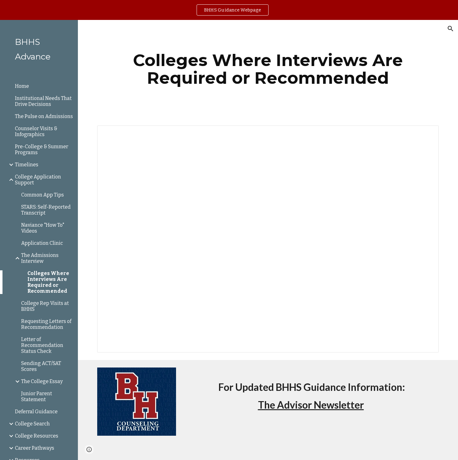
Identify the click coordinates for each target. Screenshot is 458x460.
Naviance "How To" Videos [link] (42, 228)
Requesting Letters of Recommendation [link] (46, 324)
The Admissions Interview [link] (40, 258)
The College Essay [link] (42, 381)
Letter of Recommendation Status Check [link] (42, 345)
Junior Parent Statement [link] (36, 396)
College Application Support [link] (38, 180)
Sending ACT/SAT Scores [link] (41, 366)
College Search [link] (32, 424)
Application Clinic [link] (42, 243)
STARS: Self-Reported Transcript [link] (46, 210)
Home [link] (22, 86)
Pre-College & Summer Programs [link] (41, 149)
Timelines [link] (26, 165)
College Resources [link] (36, 436)
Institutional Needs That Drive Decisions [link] (43, 101)
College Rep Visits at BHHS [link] (45, 306)
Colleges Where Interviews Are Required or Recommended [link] (48, 282)
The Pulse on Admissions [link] (44, 116)
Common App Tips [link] (42, 195)
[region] (229, 10)
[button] (450, 28)
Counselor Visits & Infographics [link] (36, 131)
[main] (268, 69)
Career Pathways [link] (34, 448)
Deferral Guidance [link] (36, 412)
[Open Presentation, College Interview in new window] (427, 134)
